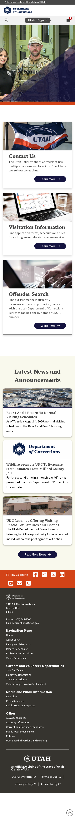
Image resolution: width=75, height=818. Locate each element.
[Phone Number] (28, 583)
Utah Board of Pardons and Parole (25, 741)
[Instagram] (44, 574)
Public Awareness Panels (20, 732)
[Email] (19, 583)
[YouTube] (10, 583)
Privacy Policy (25, 784)
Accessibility (50, 784)
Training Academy (16, 680)
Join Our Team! (14, 670)
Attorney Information (18, 722)
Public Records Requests (20, 705)
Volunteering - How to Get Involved (26, 684)
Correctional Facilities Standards (25, 727)
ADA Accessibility (16, 718)
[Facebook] (35, 574)
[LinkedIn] (62, 574)
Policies (10, 736)
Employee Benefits (17, 675)
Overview (11, 696)
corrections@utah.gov (26, 623)
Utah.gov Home (24, 776)
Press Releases (15, 701)
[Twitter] (53, 574)
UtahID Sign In (37, 20)
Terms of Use (50, 776)
